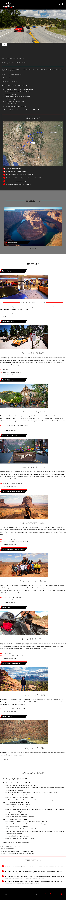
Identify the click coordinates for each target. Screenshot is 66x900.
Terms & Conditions (19, 894)
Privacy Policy (29, 894)
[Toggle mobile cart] (59, 4)
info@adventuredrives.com (15, 110)
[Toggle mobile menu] (63, 4)
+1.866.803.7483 (35, 110)
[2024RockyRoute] (33, 122)
